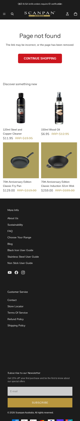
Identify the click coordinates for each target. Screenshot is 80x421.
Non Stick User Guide (20, 263)
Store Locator (15, 306)
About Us (12, 218)
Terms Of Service (17, 312)
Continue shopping (40, 58)
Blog (10, 243)
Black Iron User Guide (20, 250)
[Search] (12, 14)
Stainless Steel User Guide (23, 256)
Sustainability (15, 224)
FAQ (10, 231)
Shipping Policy (16, 325)
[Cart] (75, 14)
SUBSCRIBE (40, 402)
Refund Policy (15, 319)
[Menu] (4, 14)
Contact (12, 300)
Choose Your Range (19, 237)
